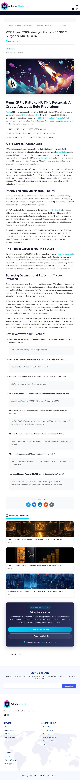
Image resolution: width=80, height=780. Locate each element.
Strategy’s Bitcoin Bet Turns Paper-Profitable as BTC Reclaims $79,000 (35, 565)
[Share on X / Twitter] (28, 504)
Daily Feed (28, 25)
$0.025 (25, 202)
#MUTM (16, 53)
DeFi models (57, 210)
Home (11, 25)
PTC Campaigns (48, 730)
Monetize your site (33, 642)
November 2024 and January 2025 (26, 115)
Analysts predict (17, 401)
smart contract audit (66, 254)
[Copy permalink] (51, 504)
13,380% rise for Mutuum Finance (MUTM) (52, 118)
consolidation (61, 152)
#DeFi (7, 53)
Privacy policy (9, 763)
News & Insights (10, 730)
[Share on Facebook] (34, 504)
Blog (19, 25)
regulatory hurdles (45, 158)
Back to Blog (16, 654)
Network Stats (10, 737)
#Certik (21, 53)
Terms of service (11, 760)
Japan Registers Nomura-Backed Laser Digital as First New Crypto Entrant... (37, 591)
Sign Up (45, 744)
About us (8, 741)
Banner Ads (47, 727)
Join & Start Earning (41, 629)
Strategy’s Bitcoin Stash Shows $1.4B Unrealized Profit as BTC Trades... (35, 539)
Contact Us (9, 756)
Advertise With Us (41, 636)
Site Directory (9, 734)
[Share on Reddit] (46, 504)
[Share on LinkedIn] (40, 504)
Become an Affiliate (49, 741)
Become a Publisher (49, 737)
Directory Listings (48, 734)
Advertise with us (50, 642)
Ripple (8, 112)
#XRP (11, 53)
